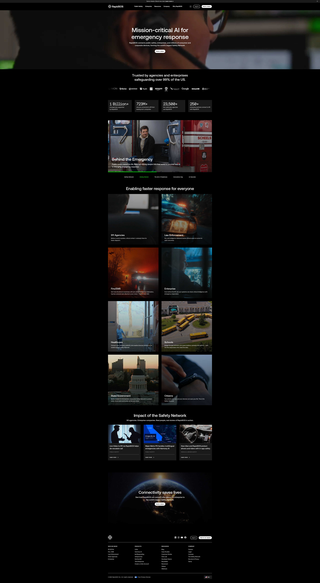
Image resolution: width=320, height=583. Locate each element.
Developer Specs (167, 559)
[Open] (190, 6)
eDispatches (138, 556)
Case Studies (166, 552)
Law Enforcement (113, 554)
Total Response (139, 561)
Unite (136, 549)
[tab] (109, 170)
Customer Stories (167, 554)
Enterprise (111, 559)
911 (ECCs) (111, 549)
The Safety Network (194, 556)
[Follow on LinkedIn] (175, 537)
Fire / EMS (111, 552)
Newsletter (165, 561)
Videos (164, 566)
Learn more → (169, 1)
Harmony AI (138, 552)
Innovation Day (178, 177)
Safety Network (129, 177)
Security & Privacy (193, 559)
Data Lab (164, 556)
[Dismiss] (318, 1)
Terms (190, 561)
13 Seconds (192, 177)
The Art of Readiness (160, 177)
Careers (190, 549)
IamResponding (139, 554)
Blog (163, 549)
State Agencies (112, 556)
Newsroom (165, 564)
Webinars (164, 569)
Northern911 (138, 559)
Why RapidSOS (177, 6)
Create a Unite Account (142, 564)
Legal (190, 552)
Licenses (191, 554)
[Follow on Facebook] (185, 537)
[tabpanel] (160, 146)
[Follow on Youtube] (182, 537)
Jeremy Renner (144, 177)
